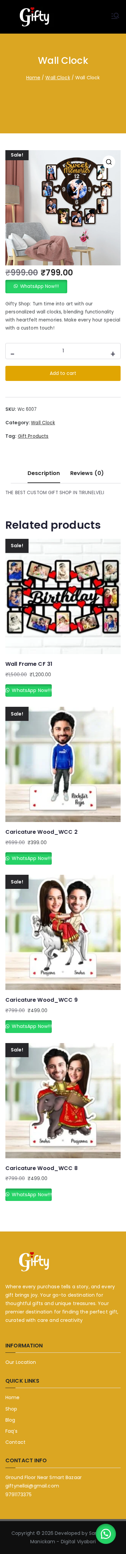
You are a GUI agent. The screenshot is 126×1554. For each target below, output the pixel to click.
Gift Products (33, 436)
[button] (108, 162)
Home (33, 77)
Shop (11, 1409)
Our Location (20, 1362)
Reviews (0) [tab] (87, 473)
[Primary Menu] (115, 17)
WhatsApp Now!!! (39, 286)
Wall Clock (57, 77)
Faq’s (11, 1431)
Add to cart (63, 373)
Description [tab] (44, 473)
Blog (10, 1420)
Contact (15, 1442)
